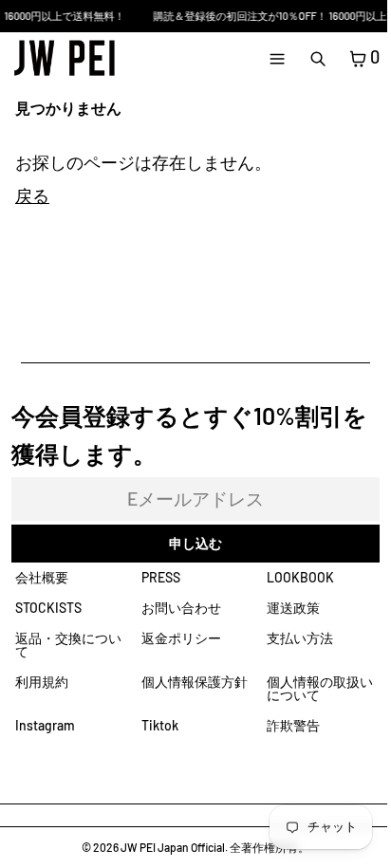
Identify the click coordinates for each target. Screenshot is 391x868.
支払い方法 (300, 638)
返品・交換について (68, 644)
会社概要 (41, 577)
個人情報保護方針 (194, 682)
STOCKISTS (48, 608)
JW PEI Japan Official (173, 847)
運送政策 (293, 608)
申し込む (195, 543)
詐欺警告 (293, 725)
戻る (32, 195)
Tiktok (159, 725)
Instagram (45, 725)
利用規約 (41, 682)
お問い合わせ (181, 608)
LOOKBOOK (300, 577)
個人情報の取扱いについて (320, 688)
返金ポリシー (181, 638)
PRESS (160, 577)
